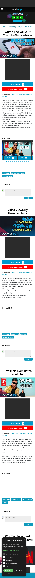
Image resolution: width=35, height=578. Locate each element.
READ (22, 158)
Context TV (6, 173)
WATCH (9, 158)
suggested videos (8, 337)
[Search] (33, 9)
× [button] (24, 539)
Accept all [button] (8, 570)
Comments (7, 185)
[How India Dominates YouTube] (17, 148)
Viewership (23, 334)
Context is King (7, 176)
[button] (6, 161)
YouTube (29, 499)
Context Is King (16, 499)
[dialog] (14, 556)
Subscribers (15, 334)
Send (28, 198)
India (23, 499)
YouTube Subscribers (17, 173)
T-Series (5, 502)
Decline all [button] (19, 570)
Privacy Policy (15, 548)
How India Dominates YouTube (13, 142)
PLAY (17, 20)
